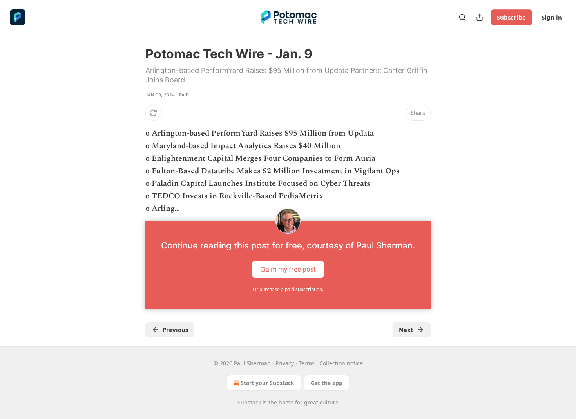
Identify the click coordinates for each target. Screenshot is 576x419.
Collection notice (341, 363)
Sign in (552, 17)
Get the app (326, 382)
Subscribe (511, 17)
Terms (307, 363)
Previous (175, 330)
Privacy (284, 363)
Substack (249, 402)
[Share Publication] (479, 17)
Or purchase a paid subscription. (288, 289)
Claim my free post (288, 269)
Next (406, 330)
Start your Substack (267, 382)
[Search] (462, 17)
